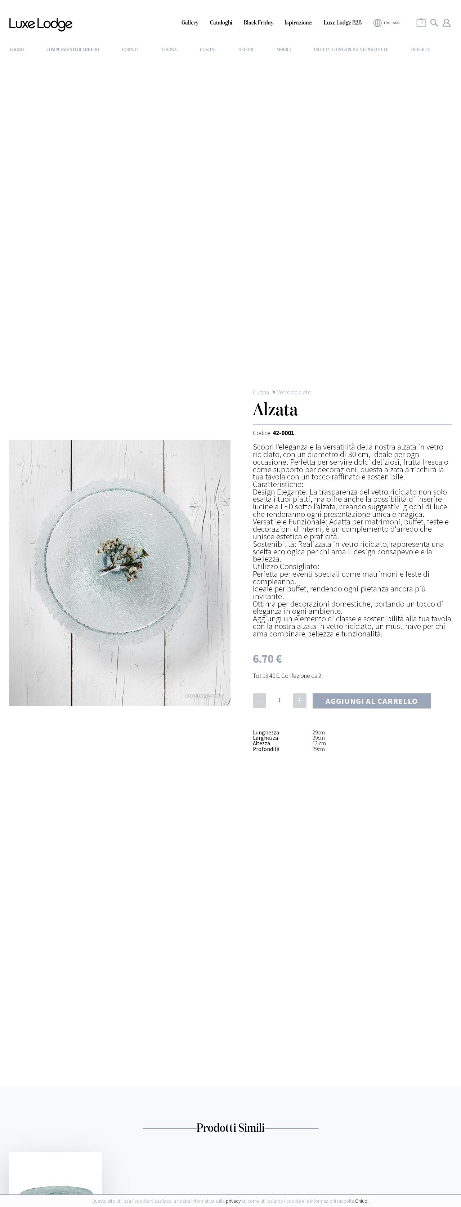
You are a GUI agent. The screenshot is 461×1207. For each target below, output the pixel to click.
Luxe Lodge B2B (343, 23)
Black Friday (258, 23)
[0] (421, 27)
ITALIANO (392, 23)
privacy (233, 1201)
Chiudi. (362, 1201)
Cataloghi (221, 23)
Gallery (190, 23)
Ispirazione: (298, 23)
